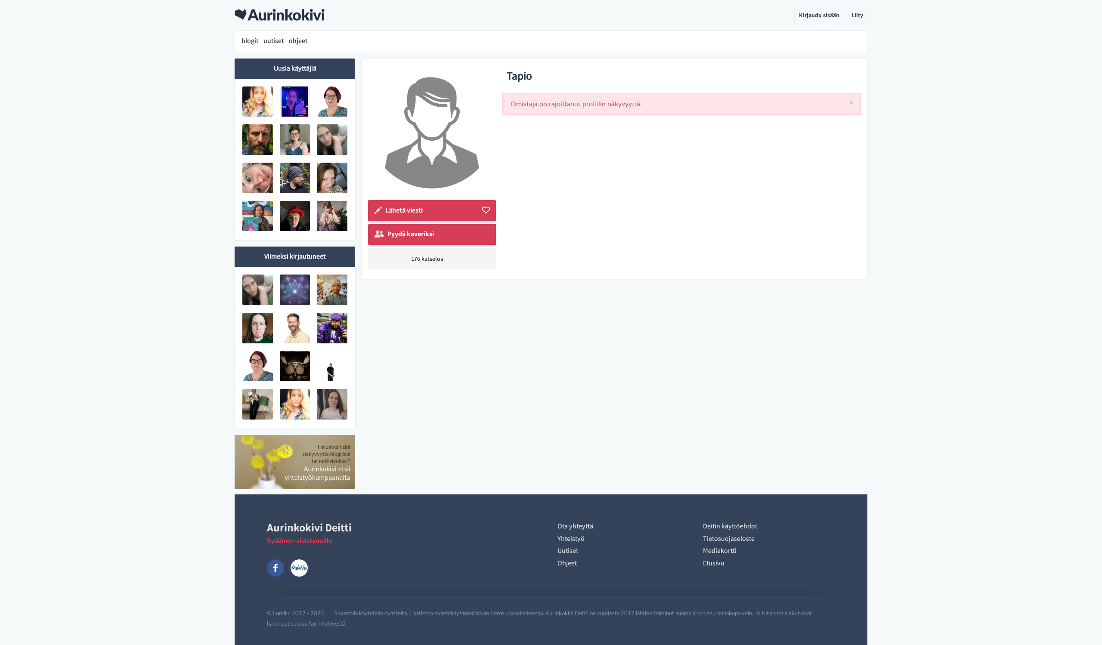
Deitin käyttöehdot (730, 526)
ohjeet (298, 40)
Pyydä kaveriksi (410, 233)
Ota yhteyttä (575, 526)
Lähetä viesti (404, 210)
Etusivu (713, 563)
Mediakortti (720, 550)
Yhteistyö (571, 538)
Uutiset (567, 550)
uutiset (273, 40)
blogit (249, 40)
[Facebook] (275, 568)
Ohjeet (567, 563)
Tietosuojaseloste (729, 538)
